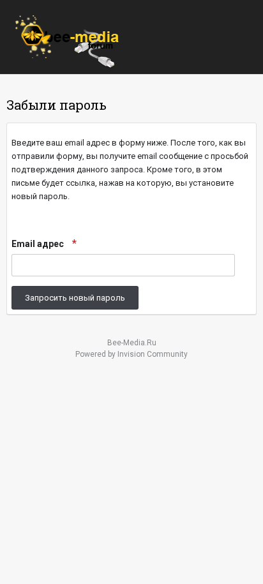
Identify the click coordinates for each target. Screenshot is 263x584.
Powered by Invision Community (131, 354)
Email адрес (38, 244)
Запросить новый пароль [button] (75, 298)
